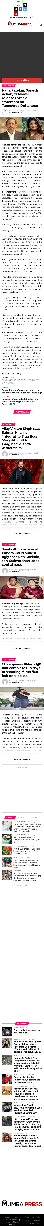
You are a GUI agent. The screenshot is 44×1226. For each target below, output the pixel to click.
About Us (36, 1217)
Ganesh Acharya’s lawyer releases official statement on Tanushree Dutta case (21, 380)
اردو (18, 5)
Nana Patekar (9, 383)
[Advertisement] (22, 55)
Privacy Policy (33, 1224)
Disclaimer (37, 1221)
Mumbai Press (16, 112)
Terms (27, 1221)
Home (26, 1217)
